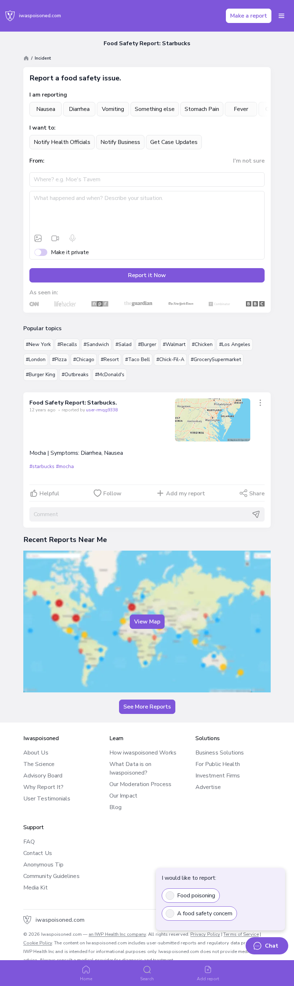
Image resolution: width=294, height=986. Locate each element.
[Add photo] (38, 238)
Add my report (185, 493)
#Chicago (83, 359)
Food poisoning (196, 895)
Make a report (248, 16)
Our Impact (123, 796)
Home (86, 979)
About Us (35, 753)
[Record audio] (72, 238)
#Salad (123, 344)
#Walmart (174, 344)
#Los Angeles (234, 344)
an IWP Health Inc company (117, 934)
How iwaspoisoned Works (142, 753)
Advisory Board (42, 776)
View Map (147, 622)
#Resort (110, 359)
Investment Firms (217, 776)
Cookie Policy (37, 943)
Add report (208, 979)
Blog (115, 807)
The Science (38, 764)
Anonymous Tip (43, 865)
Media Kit (35, 888)
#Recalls (67, 344)
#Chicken (202, 344)
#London (36, 359)
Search (146, 979)
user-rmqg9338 (102, 410)
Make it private (70, 252)
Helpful (49, 493)
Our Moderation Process (140, 784)
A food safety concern (204, 913)
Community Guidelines (51, 876)
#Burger (147, 344)
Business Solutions (219, 753)
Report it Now (147, 275)
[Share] (260, 402)
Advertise (208, 787)
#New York (38, 344)
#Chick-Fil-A (170, 359)
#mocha (65, 466)
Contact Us (37, 853)
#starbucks (41, 466)
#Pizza (59, 359)
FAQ (29, 842)
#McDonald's (109, 374)
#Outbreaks (75, 374)
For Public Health (217, 764)
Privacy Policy (205, 934)
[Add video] (55, 238)
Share (257, 493)
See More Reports (147, 707)
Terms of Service (241, 934)
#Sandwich (96, 344)
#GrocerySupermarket (216, 359)
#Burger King (40, 374)
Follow (112, 493)
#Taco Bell (137, 359)
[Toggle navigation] (281, 16)
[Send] (256, 514)
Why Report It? (43, 787)
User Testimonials (46, 799)
